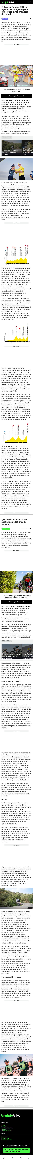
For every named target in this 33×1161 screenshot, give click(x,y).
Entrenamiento (5, 528)
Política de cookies (5, 1138)
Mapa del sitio (4, 1126)
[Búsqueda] (28, 2)
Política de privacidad (6, 1139)
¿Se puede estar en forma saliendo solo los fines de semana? (10, 152)
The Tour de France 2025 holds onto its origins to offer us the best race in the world (16, 1150)
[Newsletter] (30, 2)
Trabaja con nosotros (6, 1130)
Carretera (4, 18)
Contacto (3, 1129)
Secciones (3, 1125)
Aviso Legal (4, 1137)
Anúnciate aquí (16, 44)
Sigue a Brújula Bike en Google (16, 96)
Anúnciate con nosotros (6, 1128)
